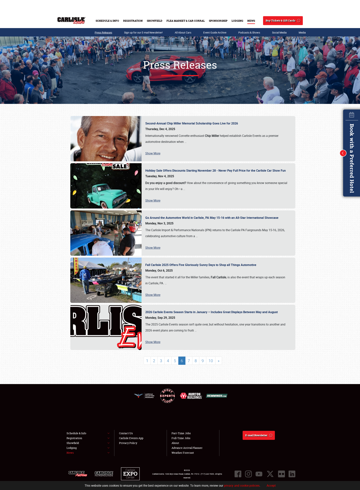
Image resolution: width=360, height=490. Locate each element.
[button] (343, 153)
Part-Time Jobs (181, 433)
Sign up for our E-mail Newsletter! (143, 32)
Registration (133, 20)
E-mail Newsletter (256, 435)
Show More (152, 153)
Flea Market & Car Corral (185, 20)
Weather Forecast (183, 452)
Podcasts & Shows (249, 32)
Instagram (248, 474)
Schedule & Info (107, 20)
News (251, 20)
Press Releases (103, 32)
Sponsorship (218, 20)
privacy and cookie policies (242, 485)
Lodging (237, 20)
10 (210, 360)
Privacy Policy (128, 443)
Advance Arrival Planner (187, 448)
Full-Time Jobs (181, 438)
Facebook (238, 474)
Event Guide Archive (214, 32)
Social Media (279, 32)
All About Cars (183, 32)
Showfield (154, 20)
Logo (71, 20)
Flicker (281, 474)
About (175, 443)
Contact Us (126, 433)
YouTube (259, 474)
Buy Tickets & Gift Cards (280, 20)
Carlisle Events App (131, 438)
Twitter (270, 474)
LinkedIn (292, 474)
